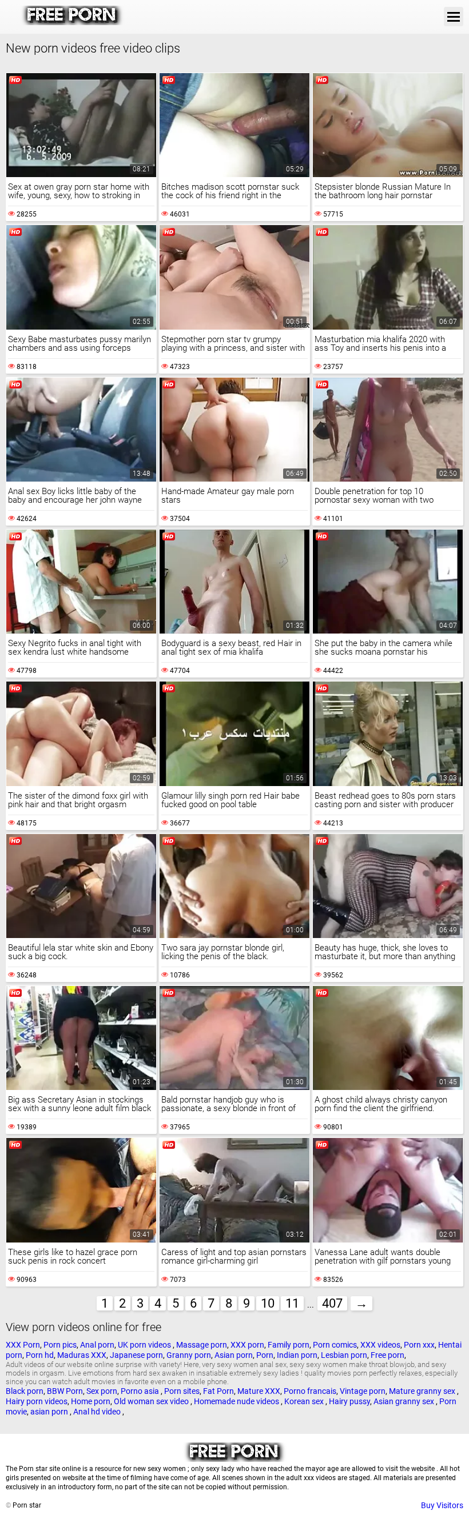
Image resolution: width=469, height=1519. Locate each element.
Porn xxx (419, 1344)
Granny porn (188, 1355)
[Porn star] (72, 22)
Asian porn (233, 1355)
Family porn (288, 1344)
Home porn (90, 1401)
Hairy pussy (349, 1401)
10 (268, 1303)
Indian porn (297, 1355)
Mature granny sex (423, 1391)
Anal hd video (97, 1411)
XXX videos (380, 1344)
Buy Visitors (442, 1505)
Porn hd (40, 1355)
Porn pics (60, 1344)
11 (292, 1303)
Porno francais (310, 1391)
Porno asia (141, 1391)
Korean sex (304, 1401)
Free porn (387, 1355)
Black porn (24, 1391)
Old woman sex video (152, 1401)
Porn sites (182, 1391)
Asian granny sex (404, 1401)
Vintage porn (362, 1391)
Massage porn (201, 1344)
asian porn (50, 1411)
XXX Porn (23, 1344)
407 (332, 1303)
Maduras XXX (81, 1355)
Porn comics (335, 1344)
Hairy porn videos (36, 1401)
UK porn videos (145, 1344)
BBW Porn (65, 1391)
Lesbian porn (344, 1355)
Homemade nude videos (237, 1401)
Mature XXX (258, 1391)
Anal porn (97, 1344)
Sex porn (101, 1391)
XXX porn (247, 1344)
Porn (264, 1355)
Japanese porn (136, 1355)
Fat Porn (218, 1391)
